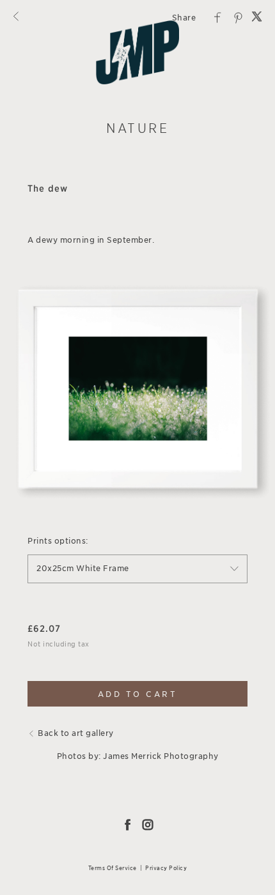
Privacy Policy (166, 867)
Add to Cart (138, 694)
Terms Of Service (112, 867)
